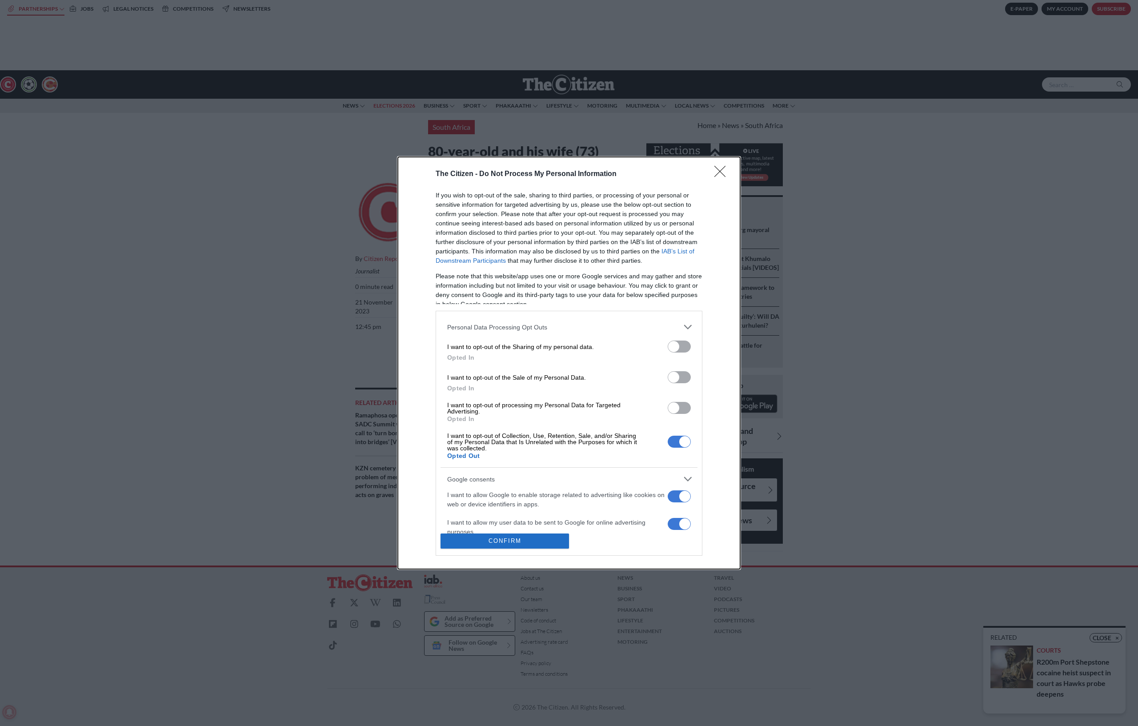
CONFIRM (505, 540)
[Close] (722, 174)
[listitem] (569, 327)
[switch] (679, 347)
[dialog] (569, 363)
